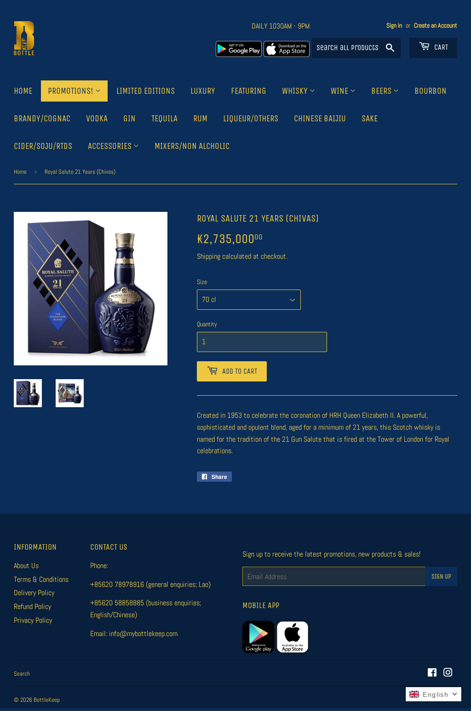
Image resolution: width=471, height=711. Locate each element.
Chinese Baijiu (320, 119)
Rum (200, 119)
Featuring (248, 91)
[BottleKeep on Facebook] (432, 673)
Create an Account (435, 25)
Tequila (164, 119)
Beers (382, 91)
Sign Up (441, 576)
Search (22, 673)
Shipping (208, 256)
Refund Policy (32, 606)
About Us (26, 565)
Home (23, 91)
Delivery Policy (34, 592)
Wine (340, 91)
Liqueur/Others (250, 119)
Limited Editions (145, 91)
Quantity (207, 324)
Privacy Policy (33, 620)
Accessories (110, 146)
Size (202, 282)
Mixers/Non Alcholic (192, 146)
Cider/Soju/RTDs (43, 146)
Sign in (394, 25)
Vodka (97, 119)
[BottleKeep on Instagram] (448, 673)
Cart (440, 47)
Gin (129, 119)
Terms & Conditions (41, 579)
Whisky (296, 91)
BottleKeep (47, 700)
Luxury (202, 91)
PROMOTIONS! (71, 91)
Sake (370, 119)
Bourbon (430, 91)
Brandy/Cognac (42, 119)
